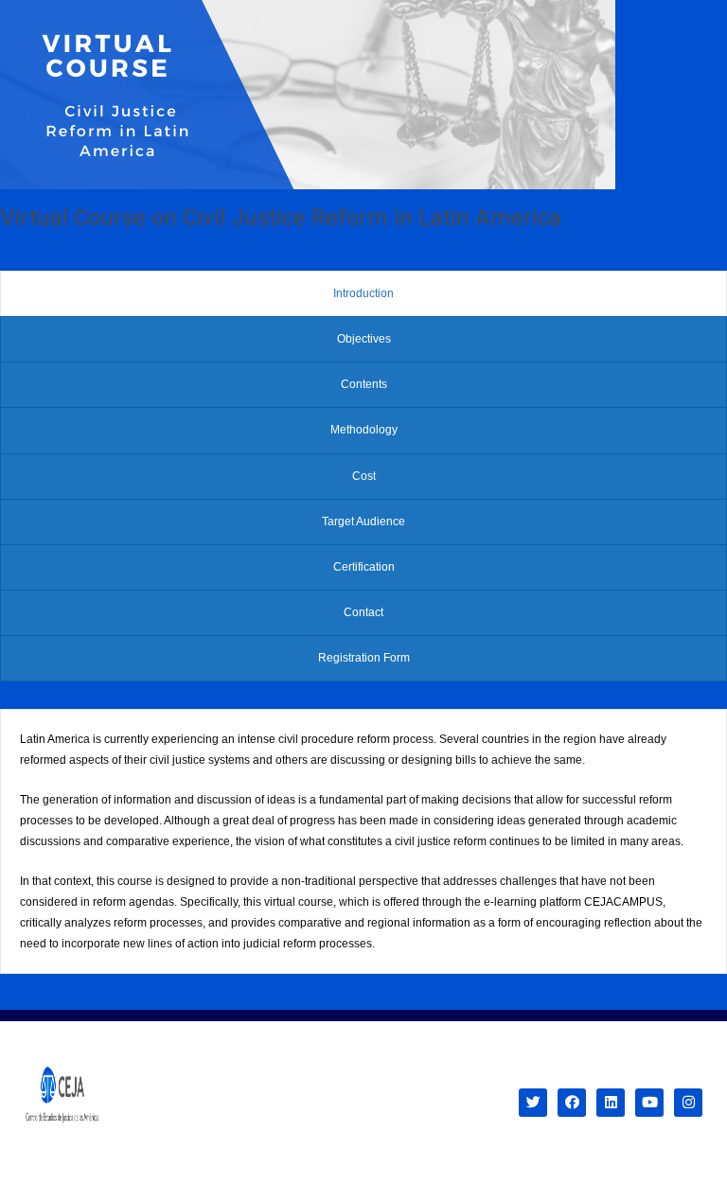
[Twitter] (533, 1102)
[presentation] (363, 294)
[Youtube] (649, 1102)
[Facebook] (572, 1102)
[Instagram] (688, 1102)
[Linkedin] (610, 1102)
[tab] (363, 294)
